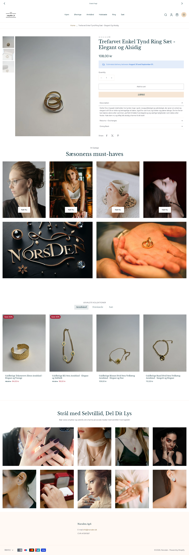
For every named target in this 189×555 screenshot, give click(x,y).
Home (72, 25)
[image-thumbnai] (8, 42)
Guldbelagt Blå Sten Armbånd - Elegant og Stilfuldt (70, 377)
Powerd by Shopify (176, 550)
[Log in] (171, 14)
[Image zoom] (52, 86)
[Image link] (24, 189)
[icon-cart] (177, 14)
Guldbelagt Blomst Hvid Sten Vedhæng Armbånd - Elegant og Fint (117, 377)
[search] (165, 14)
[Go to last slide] (4, 3)
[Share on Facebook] (107, 135)
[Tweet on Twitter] (112, 135)
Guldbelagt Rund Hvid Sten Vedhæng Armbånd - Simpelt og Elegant (163, 377)
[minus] (101, 78)
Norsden (164, 550)
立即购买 (141, 95)
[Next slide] (182, 3)
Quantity (102, 72)
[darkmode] (183, 14)
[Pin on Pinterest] (118, 135)
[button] (141, 87)
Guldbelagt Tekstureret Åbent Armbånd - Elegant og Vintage (24, 377)
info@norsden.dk (90, 530)
